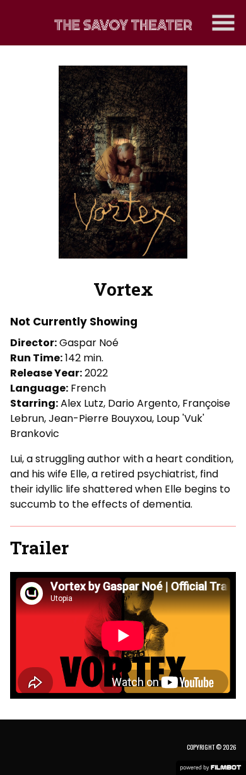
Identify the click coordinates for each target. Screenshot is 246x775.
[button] (223, 22)
